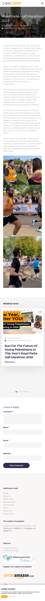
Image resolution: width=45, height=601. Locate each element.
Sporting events (24, 28)
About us (7, 496)
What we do (8, 499)
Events (15, 341)
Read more (10, 362)
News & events (9, 502)
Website (7, 453)
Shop (5, 508)
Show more (12, 596)
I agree (4, 596)
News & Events (10, 28)
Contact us (7, 511)
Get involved (8, 505)
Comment (8, 412)
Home (5, 493)
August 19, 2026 (14, 338)
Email (6, 440)
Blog (9, 341)
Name (6, 427)
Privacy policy (9, 514)
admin (25, 26)
